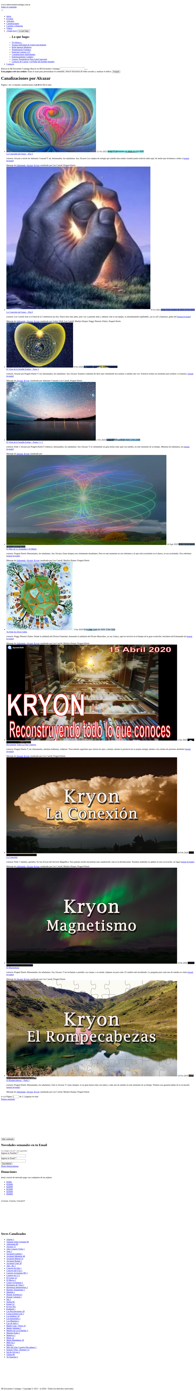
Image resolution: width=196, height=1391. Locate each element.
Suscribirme (6, 1164)
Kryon (36, 165)
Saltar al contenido (9, 7)
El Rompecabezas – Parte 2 (17, 1080)
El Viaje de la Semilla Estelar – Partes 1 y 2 (24, 442)
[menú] (2, 10)
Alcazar (29, 165)
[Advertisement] (81, 1119)
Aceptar (116, 72)
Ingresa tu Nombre (9, 1153)
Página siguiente (8, 1099)
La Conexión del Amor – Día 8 (19, 312)
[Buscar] (86, 69)
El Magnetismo (12, 968)
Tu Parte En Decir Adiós (16, 632)
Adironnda (20, 165)
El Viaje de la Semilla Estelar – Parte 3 (22, 369)
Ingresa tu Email (8, 1158)
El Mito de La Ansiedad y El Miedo (21, 549)
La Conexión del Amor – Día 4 (19, 154)
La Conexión (11, 857)
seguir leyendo (184, 317)
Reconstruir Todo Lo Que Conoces (21, 744)
